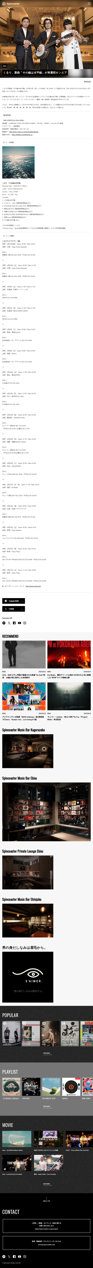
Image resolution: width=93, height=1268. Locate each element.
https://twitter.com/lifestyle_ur (22, 135)
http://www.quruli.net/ (33, 586)
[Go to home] (11, 3)
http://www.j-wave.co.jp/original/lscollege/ (23, 132)
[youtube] (19, 624)
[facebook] (14, 624)
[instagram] (25, 624)
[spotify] (4, 624)
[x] (9, 624)
